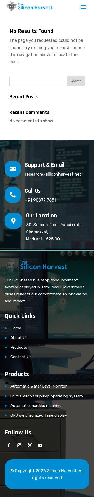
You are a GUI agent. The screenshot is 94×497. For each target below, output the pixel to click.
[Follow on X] (30, 445)
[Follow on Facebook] (9, 445)
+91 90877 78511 (41, 200)
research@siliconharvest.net (53, 174)
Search (76, 81)
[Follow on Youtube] (40, 445)
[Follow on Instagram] (19, 445)
